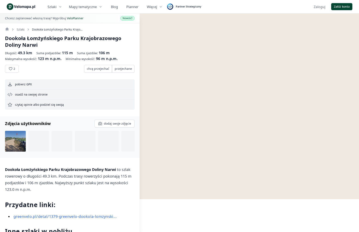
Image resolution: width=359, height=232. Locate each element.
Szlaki (52, 7)
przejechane (123, 69)
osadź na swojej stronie (31, 94)
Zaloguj (319, 7)
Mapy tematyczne (83, 7)
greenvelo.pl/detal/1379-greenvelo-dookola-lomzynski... (65, 216)
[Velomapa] (7, 29)
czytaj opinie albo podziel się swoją (39, 105)
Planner (132, 7)
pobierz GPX (23, 84)
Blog (114, 7)
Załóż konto (342, 7)
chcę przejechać (98, 69)
